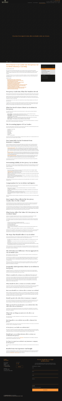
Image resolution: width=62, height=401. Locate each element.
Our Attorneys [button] (35, 2)
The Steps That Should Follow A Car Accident (13, 86)
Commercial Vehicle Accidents (46, 71)
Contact (58, 2)
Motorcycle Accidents (45, 72)
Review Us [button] (19, 366)
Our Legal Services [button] (42, 2)
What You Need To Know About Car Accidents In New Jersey (15, 80)
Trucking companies (10, 171)
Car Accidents (43, 68)
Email (33, 371)
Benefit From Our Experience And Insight (12, 88)
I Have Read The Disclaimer (37, 387)
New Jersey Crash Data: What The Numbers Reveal (14, 79)
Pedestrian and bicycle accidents (11, 155)
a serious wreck (21, 337)
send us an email (17, 352)
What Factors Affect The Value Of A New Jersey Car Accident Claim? (16, 85)
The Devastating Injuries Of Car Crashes (12, 81)
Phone (33, 375)
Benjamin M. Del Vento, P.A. (8, 395)
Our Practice (30, 2)
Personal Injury (43, 75)
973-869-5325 (57, 0)
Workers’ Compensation (45, 76)
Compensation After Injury (50, 2)
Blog (56, 2)
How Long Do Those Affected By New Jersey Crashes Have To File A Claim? (17, 84)
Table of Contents (9, 78)
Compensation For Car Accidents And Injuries (13, 83)
